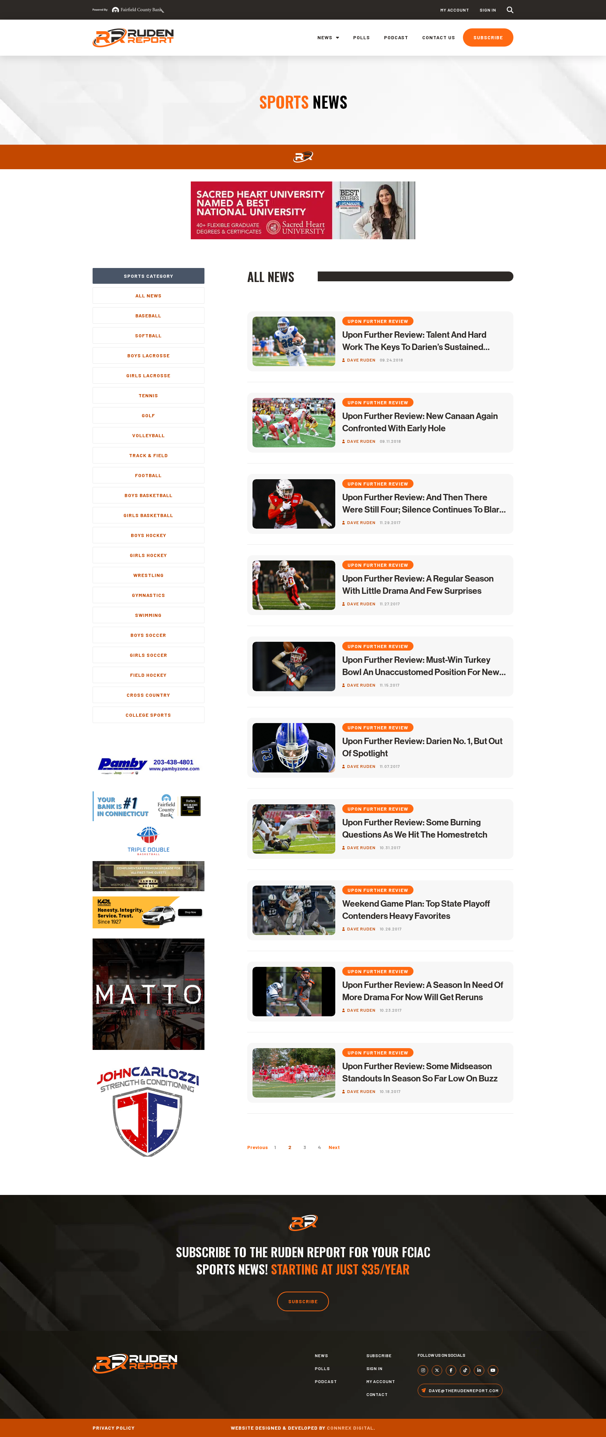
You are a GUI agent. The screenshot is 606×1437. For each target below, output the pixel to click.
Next (334, 1147)
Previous (257, 1147)
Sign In (488, 9)
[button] (510, 10)
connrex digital (350, 1428)
